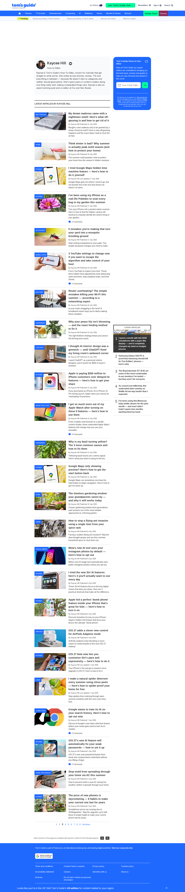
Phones (28, 13)
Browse (128, 13)
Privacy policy (98, 866)
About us (124, 872)
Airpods (39, 632)
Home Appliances (43, 773)
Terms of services (142, 97)
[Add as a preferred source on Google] (44, 856)
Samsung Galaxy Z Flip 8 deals (80, 19)
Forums (163, 13)
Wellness (88, 13)
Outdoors (40, 230)
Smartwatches (42, 405)
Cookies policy (127, 866)
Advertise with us (99, 872)
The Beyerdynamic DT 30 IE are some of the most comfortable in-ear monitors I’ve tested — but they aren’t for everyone (134, 375)
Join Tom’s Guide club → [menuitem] (120, 5)
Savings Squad (151, 13)
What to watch (129, 19)
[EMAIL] (70, 63)
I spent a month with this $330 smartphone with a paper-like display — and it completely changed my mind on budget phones (133, 343)
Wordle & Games (113, 13)
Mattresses (41, 115)
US (102, 838)
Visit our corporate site (122, 848)
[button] (168, 5)
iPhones (39, 196)
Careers (67, 872)
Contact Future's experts (74, 866)
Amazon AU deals (108, 19)
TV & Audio (40, 13)
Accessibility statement (44, 872)
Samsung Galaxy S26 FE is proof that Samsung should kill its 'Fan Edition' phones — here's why (133, 360)
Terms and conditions (44, 866)
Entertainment (55, 13)
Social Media (41, 549)
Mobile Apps (41, 255)
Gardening (40, 323)
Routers (39, 292)
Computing (70, 13)
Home (99, 13)
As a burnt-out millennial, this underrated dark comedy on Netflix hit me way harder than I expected (133, 390)
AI (80, 13)
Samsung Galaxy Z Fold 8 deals (46, 19)
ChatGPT (40, 347)
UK (107, 838)
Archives (86, 824)
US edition (73, 888)
